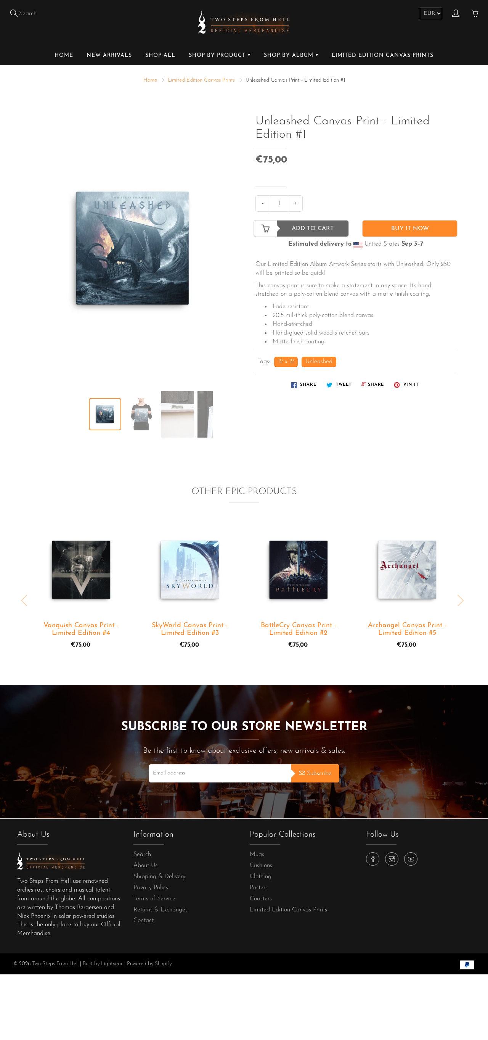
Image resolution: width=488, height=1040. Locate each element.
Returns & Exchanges (160, 910)
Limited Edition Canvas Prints (382, 55)
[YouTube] (410, 859)
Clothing (260, 877)
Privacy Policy (151, 888)
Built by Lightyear (103, 964)
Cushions (261, 866)
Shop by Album (289, 55)
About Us (145, 866)
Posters (259, 888)
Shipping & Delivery (159, 877)
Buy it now (410, 228)
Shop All (160, 55)
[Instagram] (391, 859)
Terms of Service (154, 899)
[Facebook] (372, 859)
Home (64, 55)
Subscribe (319, 774)
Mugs (257, 855)
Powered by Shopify (149, 964)
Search (142, 855)
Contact (143, 921)
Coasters (261, 899)
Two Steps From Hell (55, 964)
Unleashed (318, 362)
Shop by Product (218, 55)
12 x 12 (286, 362)
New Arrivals (109, 55)
